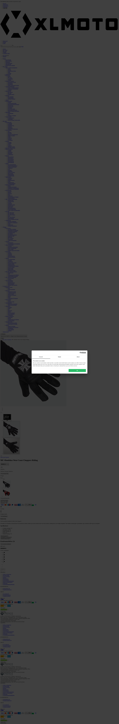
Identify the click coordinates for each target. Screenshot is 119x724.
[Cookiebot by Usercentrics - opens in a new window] (80, 353)
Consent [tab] (41, 356)
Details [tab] (59, 356)
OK (77, 370)
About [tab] (78, 356)
